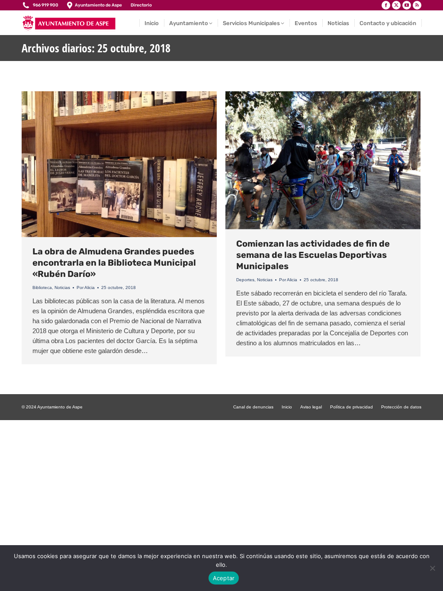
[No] (432, 568)
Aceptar (224, 578)
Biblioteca (42, 287)
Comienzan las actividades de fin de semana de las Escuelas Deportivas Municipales (313, 254)
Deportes (245, 279)
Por (86, 287)
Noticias (62, 287)
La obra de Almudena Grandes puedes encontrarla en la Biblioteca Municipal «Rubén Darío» (114, 262)
